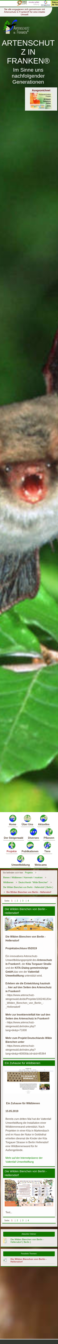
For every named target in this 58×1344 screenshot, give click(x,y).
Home (12, 824)
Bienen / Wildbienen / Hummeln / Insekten (23, 877)
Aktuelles (43, 824)
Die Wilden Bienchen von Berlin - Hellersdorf (28, 892)
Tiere (47, 851)
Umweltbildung (20, 864)
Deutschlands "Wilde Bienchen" (33, 882)
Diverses (33, 837)
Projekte (12, 851)
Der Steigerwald (13, 837)
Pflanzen (49, 837)
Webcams (41, 864)
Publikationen (30, 851)
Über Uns (27, 824)
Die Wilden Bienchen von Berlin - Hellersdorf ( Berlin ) (28, 887)
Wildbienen (8, 882)
